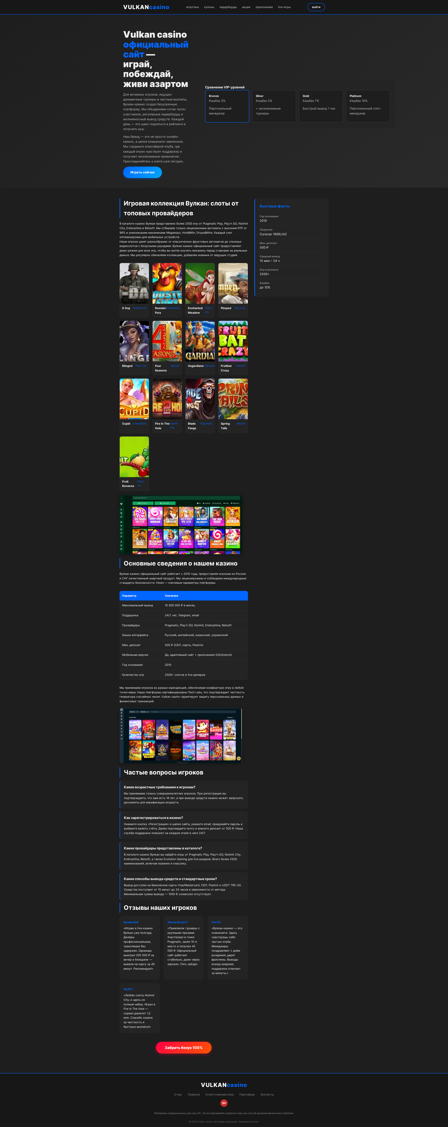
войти (316, 7)
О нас (178, 1094)
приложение (264, 7)
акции (246, 7)
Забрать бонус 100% (184, 1047)
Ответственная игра (219, 1094)
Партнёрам (247, 1094)
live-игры (284, 7)
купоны (209, 7)
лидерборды (228, 7)
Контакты (267, 1094)
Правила (194, 1094)
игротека (192, 7)
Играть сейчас (142, 172)
